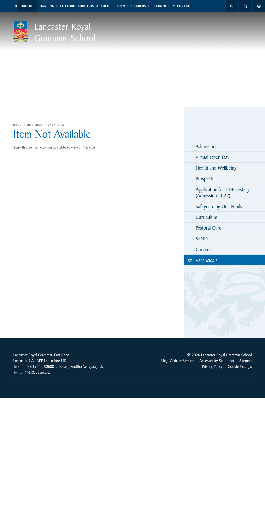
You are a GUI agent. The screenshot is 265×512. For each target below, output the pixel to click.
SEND (202, 238)
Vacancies (56, 125)
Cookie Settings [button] (240, 366)
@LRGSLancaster (38, 372)
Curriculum (206, 217)
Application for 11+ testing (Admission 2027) (222, 192)
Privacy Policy (212, 366)
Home (17, 125)
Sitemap (245, 360)
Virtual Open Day (212, 157)
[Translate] (259, 6)
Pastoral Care (208, 227)
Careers (203, 249)
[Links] (232, 6)
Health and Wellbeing (216, 167)
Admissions (206, 146)
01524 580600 (42, 366)
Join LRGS (34, 125)
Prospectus (206, 178)
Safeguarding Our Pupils (219, 206)
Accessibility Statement (216, 360)
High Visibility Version (177, 360)
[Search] (245, 6)
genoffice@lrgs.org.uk (86, 366)
